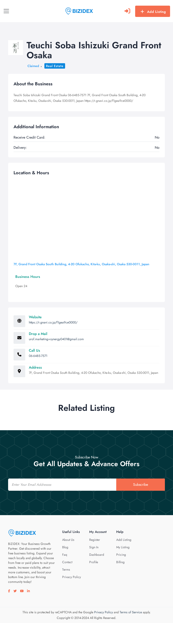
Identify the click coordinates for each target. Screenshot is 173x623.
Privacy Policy (71, 577)
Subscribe (140, 484)
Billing (120, 562)
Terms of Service (131, 612)
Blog (65, 547)
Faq (64, 554)
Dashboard (96, 554)
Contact (67, 562)
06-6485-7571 (38, 355)
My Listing (123, 547)
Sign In (93, 547)
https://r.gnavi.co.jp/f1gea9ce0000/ (53, 322)
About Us (68, 539)
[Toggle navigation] (6, 11)
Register (94, 539)
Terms (66, 569)
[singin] (127, 11)
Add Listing (156, 11)
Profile (93, 562)
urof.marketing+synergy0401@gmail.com (56, 339)
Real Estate (55, 66)
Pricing (121, 554)
